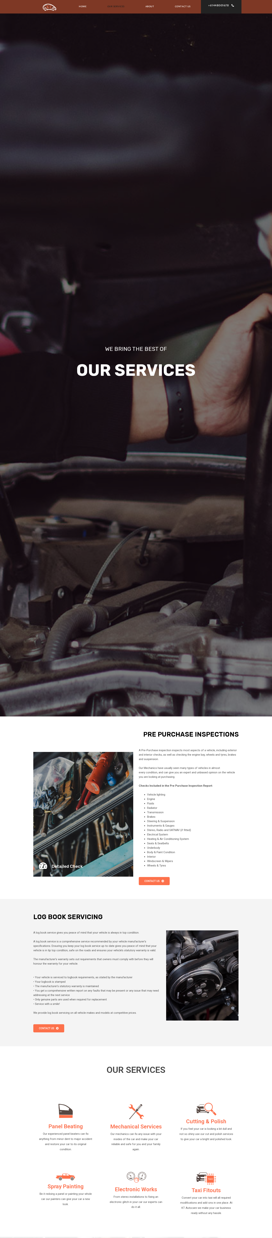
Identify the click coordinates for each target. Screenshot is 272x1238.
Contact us (183, 6)
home (82, 6)
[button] (221, 5)
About (149, 6)
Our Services (116, 6)
